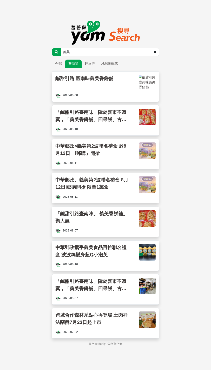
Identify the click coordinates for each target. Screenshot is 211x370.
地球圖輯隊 (109, 63)
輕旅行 (90, 63)
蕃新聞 (73, 63)
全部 (58, 63)
